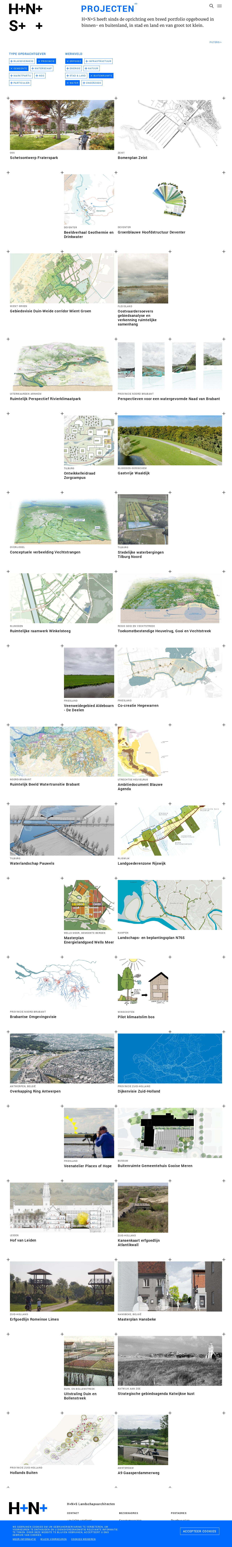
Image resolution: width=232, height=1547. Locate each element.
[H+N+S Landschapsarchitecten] (28, 1518)
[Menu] (219, 5)
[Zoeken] (211, 5)
